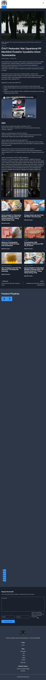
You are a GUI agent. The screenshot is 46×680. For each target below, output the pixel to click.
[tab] (4, 570)
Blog (4, 7)
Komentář (5, 598)
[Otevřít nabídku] (43, 3)
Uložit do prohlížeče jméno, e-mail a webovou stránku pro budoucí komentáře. (38, 614)
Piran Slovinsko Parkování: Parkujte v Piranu (10, 283)
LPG (24, 653)
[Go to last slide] (4, 299)
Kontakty (23, 670)
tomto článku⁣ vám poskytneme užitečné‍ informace (32, 67)
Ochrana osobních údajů (23, 668)
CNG (23, 655)
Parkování (3, 45)
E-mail (19, 617)
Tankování (23, 651)
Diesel (23, 657)
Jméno (4, 617)
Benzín (23, 659)
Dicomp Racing (6, 58)
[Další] (9, 299)
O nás (23, 645)
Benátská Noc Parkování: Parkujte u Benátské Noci (35, 283)
